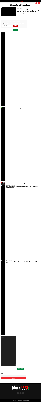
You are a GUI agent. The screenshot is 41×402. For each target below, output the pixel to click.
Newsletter (23, 396)
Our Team (8, 396)
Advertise (33, 396)
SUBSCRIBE (15, 25)
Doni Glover (4, 396)
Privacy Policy (13, 396)
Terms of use (19, 396)
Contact (37, 396)
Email (2, 373)
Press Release (29, 396)
